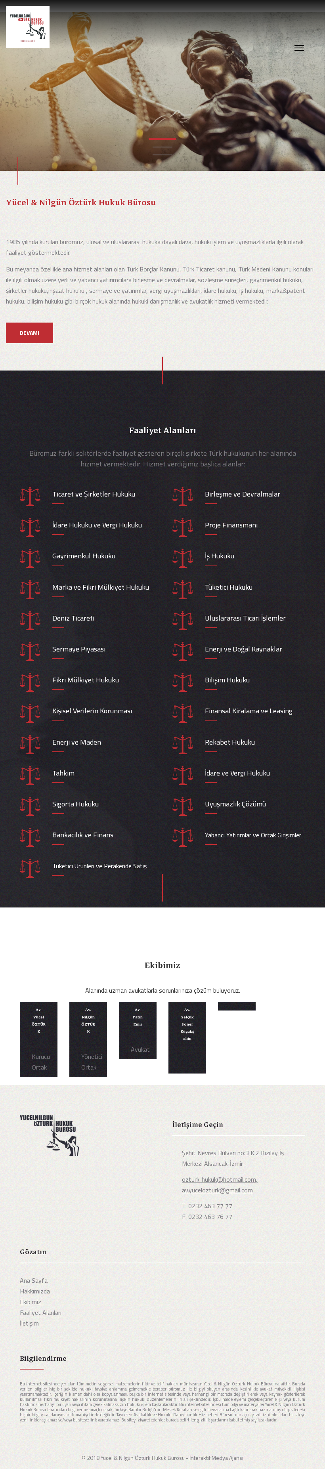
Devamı (29, 333)
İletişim (29, 1323)
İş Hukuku (219, 555)
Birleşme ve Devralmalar (242, 494)
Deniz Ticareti (73, 618)
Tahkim (63, 773)
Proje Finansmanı (231, 525)
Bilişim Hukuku (227, 679)
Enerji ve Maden (76, 742)
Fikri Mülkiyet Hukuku (85, 679)
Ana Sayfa (34, 1280)
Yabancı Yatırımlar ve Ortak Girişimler (253, 835)
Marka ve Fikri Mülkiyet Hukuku (100, 587)
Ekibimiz (30, 1302)
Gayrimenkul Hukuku (83, 555)
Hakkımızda (35, 1291)
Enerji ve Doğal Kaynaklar (243, 649)
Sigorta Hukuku (75, 803)
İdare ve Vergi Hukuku (237, 773)
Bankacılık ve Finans (82, 834)
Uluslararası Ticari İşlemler (245, 618)
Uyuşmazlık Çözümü (235, 803)
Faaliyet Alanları (40, 1312)
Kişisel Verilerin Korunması (92, 710)
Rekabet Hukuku (230, 742)
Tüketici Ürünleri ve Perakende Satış (99, 866)
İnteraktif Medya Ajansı (216, 1458)
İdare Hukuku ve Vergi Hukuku (97, 525)
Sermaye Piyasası (78, 649)
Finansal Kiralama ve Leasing (248, 710)
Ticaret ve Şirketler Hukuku (93, 494)
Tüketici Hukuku (228, 587)
